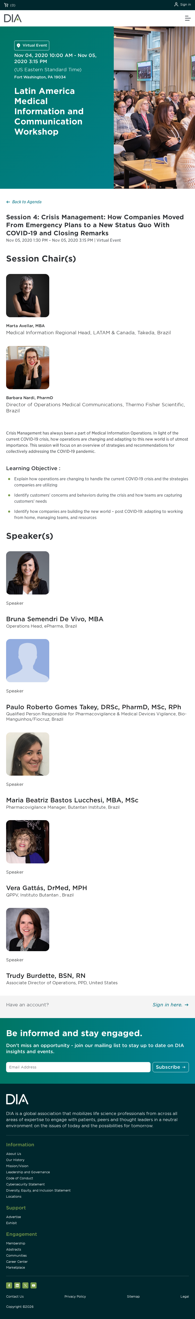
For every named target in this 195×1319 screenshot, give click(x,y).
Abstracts (13, 1249)
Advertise (13, 1217)
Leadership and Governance (28, 1172)
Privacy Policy (75, 1296)
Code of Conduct (19, 1178)
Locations (13, 1196)
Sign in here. (168, 1004)
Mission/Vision (17, 1166)
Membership (15, 1243)
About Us (13, 1154)
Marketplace (15, 1267)
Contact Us (15, 1296)
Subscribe (168, 1067)
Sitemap (133, 1296)
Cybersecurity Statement (25, 1184)
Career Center (17, 1262)
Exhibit (11, 1223)
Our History (15, 1160)
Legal (185, 1296)
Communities (16, 1255)
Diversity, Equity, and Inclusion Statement (38, 1190)
